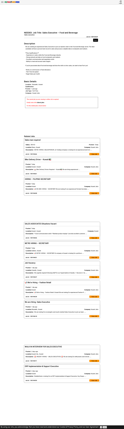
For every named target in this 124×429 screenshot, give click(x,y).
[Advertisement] (62, 18)
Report (95, 40)
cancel (104, 427)
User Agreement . (92, 427)
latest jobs (40, 102)
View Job (94, 154)
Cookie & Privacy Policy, (69, 427)
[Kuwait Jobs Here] (12, 3)
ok (101, 427)
